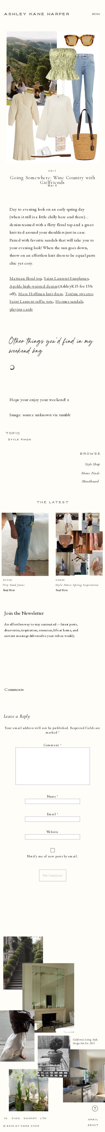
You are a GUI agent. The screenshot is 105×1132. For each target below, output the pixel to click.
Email (52, 814)
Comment (52, 745)
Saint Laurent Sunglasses (66, 278)
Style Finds (19, 439)
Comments (14, 689)
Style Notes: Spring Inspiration (77, 585)
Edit (52, 171)
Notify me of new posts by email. (52, 856)
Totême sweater (79, 294)
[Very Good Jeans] (25, 544)
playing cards (21, 309)
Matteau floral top (25, 278)
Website (52, 832)
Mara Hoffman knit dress (40, 294)
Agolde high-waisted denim (33, 286)
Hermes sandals (69, 301)
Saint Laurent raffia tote (31, 301)
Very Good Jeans (13, 585)
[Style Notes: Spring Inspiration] (79, 544)
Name (52, 796)
